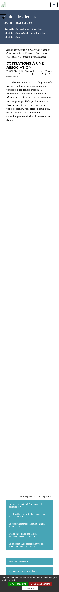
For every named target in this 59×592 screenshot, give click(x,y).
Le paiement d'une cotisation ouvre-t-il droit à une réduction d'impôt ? (26, 545)
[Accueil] (3, 4)
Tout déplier (44, 496)
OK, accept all (19, 584)
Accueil (8, 29)
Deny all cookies (41, 584)
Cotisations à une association (33, 57)
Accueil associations (15, 50)
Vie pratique (21, 29)
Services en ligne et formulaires (23, 571)
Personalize (30, 588)
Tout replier (28, 496)
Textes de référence (17, 562)
